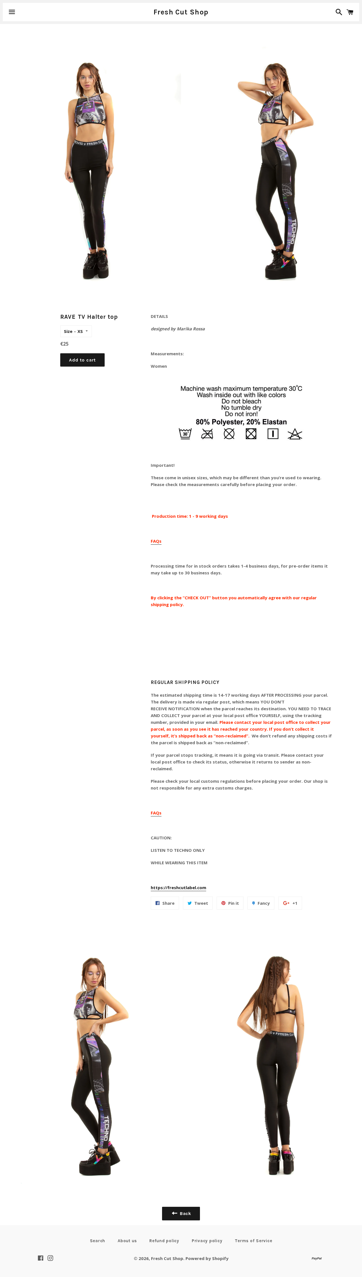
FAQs (156, 541)
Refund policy (164, 1240)
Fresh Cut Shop (181, 12)
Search (97, 1240)
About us (127, 1240)
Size (68, 331)
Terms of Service (253, 1240)
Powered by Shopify (207, 1258)
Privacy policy (207, 1240)
